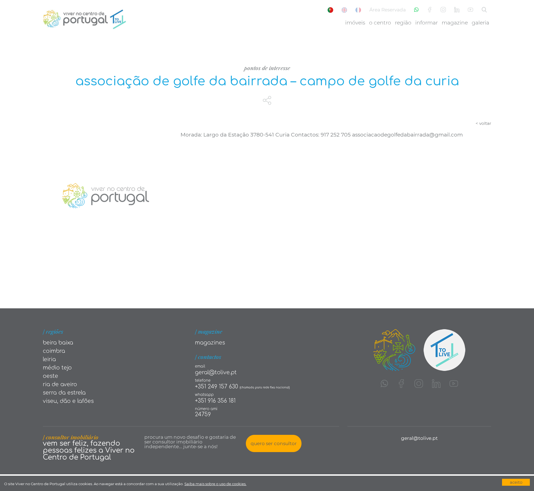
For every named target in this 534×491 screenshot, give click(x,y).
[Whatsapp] (416, 10)
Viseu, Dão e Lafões (68, 401)
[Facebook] (429, 10)
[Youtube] (470, 10)
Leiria (49, 359)
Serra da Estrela (64, 393)
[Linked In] (456, 10)
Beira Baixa (58, 343)
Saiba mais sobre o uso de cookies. (215, 484)
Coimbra (54, 351)
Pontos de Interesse (267, 68)
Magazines (210, 343)
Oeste (50, 376)
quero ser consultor (274, 443)
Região (403, 22)
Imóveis (355, 22)
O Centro (380, 22)
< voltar (483, 123)
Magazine (455, 22)
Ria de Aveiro (60, 384)
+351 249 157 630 (216, 387)
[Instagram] (443, 10)
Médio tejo (57, 368)
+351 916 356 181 (215, 401)
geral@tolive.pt (216, 372)
